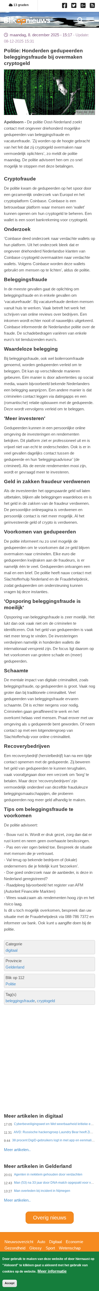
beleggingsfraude (20, 1000)
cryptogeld (46, 1000)
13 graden (21, 5)
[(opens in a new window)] (65, 6)
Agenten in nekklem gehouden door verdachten (48, 1174)
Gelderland (15, 967)
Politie (11, 984)
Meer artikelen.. (17, 1149)
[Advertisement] (49, 1040)
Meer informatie (52, 1271)
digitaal (11, 950)
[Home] (27, 21)
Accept (10, 1283)
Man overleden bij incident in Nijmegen (42, 1191)
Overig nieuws (49, 1218)
